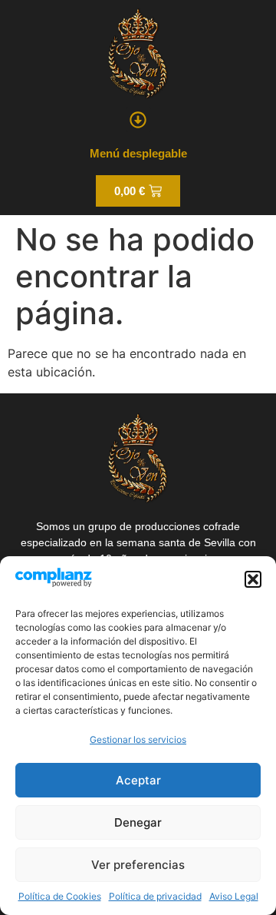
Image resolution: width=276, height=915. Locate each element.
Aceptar (138, 780)
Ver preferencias (138, 864)
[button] (253, 579)
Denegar (138, 822)
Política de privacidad (155, 896)
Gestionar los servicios (138, 739)
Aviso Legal (233, 896)
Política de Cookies (59, 896)
